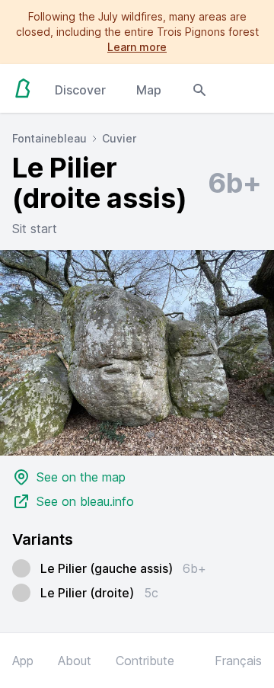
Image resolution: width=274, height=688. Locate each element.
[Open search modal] (199, 88)
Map (148, 90)
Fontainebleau (49, 138)
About (74, 660)
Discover (80, 90)
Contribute (145, 660)
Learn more (137, 46)
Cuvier (119, 138)
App (22, 660)
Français (238, 660)
